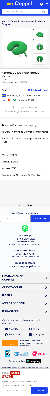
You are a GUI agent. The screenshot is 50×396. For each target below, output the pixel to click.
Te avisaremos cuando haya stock (17, 385)
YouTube (14, 329)
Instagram (38, 334)
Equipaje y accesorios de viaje (27, 21)
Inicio (4, 21)
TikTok (36, 329)
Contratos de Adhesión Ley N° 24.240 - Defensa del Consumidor (31, 343)
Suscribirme (40, 218)
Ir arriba (27, 205)
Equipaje (6, 24)
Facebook (14, 334)
